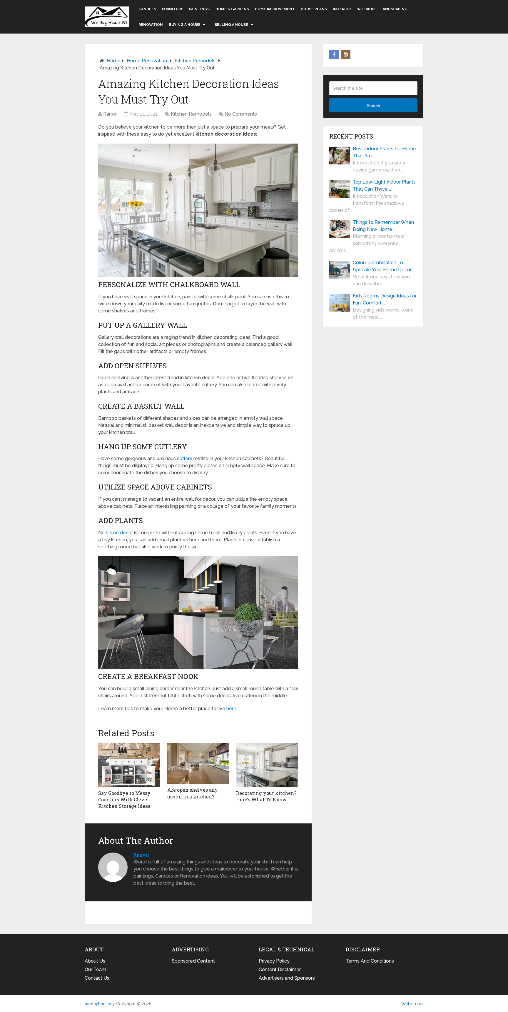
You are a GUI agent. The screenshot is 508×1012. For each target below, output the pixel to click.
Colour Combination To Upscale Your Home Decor (382, 266)
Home (114, 61)
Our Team (95, 969)
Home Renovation (147, 61)
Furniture (172, 9)
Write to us (412, 1003)
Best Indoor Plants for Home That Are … (384, 152)
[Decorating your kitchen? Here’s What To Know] (267, 765)
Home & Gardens (232, 9)
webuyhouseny (107, 16)
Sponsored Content (193, 961)
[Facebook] (334, 54)
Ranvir (110, 114)
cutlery (184, 458)
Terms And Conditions (370, 961)
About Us (95, 961)
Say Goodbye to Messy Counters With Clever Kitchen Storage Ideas (124, 799)
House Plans (314, 9)
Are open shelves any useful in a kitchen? (192, 793)
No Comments (241, 114)
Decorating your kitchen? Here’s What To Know (266, 796)
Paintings (199, 9)
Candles (147, 9)
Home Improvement (275, 9)
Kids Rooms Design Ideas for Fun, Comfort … (385, 299)
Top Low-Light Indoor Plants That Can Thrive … (384, 185)
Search (373, 105)
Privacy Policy (274, 961)
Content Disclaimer (280, 969)
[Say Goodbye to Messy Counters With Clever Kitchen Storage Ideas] (129, 765)
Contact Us (97, 978)
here (231, 708)
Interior (342, 9)
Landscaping (393, 9)
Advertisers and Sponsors (287, 978)
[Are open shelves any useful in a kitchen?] (198, 763)
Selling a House (231, 25)
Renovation (150, 25)
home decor (119, 532)
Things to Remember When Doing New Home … (383, 225)
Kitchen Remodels (195, 61)
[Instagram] (345, 54)
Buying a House (184, 25)
